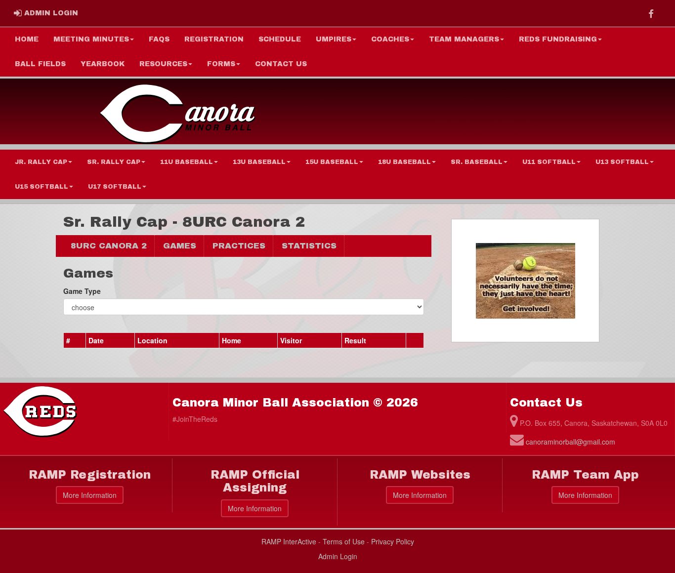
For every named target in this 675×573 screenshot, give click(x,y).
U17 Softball (114, 186)
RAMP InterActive (288, 541)
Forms (221, 64)
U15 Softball (41, 186)
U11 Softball (549, 162)
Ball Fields (40, 64)
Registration (214, 39)
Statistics (309, 245)
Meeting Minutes (91, 39)
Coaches (390, 39)
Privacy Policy (392, 541)
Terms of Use (344, 541)
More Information (90, 495)
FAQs (159, 39)
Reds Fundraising (558, 39)
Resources (163, 64)
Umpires (333, 39)
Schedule (279, 39)
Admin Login (337, 556)
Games (179, 245)
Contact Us (281, 64)
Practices (238, 245)
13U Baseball (259, 162)
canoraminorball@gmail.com (570, 442)
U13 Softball (622, 162)
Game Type (82, 291)
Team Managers (464, 39)
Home (27, 39)
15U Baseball (331, 162)
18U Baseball (404, 162)
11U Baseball (186, 162)
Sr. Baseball (477, 162)
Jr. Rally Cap (41, 162)
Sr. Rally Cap (113, 162)
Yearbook (103, 64)
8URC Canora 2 (109, 245)
